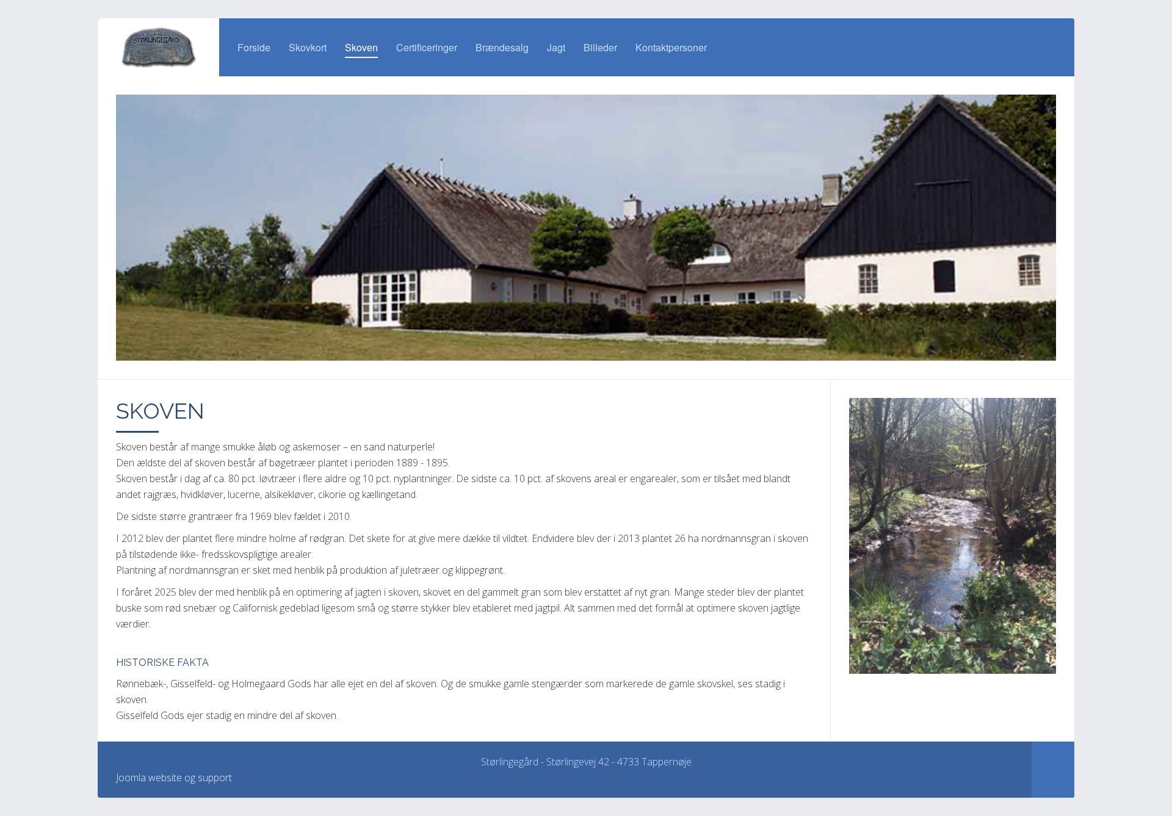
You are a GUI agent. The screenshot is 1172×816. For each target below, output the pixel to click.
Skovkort (308, 47)
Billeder (600, 47)
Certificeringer (426, 47)
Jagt (556, 47)
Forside (253, 47)
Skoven (361, 47)
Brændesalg (502, 47)
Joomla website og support (174, 777)
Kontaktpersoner (671, 47)
